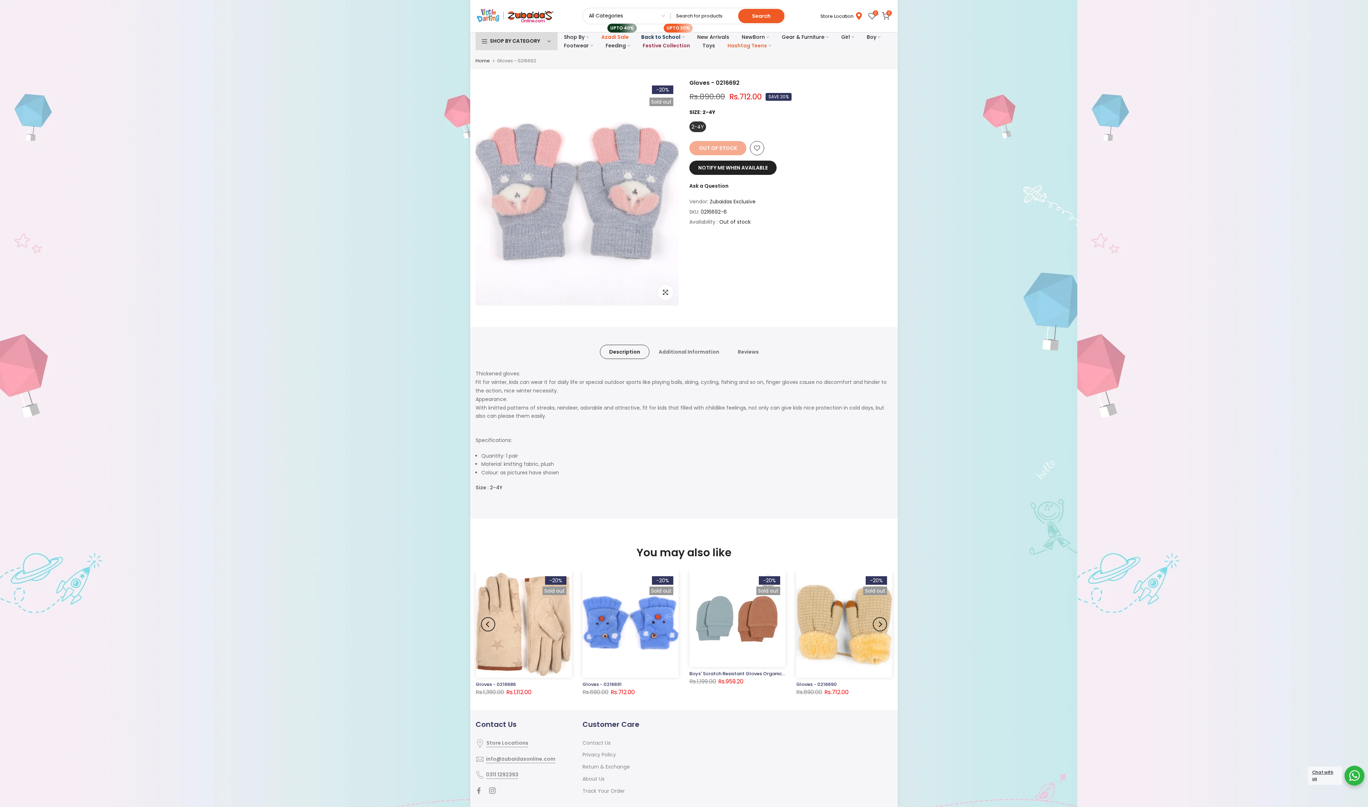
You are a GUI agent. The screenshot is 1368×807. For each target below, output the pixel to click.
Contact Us (596, 742)
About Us (593, 778)
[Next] (880, 624)
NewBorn (753, 37)
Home (483, 60)
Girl (845, 37)
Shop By (574, 37)
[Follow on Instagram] (492, 790)
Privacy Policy (599, 754)
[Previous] (488, 624)
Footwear (576, 45)
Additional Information (689, 351)
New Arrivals (713, 37)
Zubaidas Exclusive (733, 201)
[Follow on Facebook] (479, 790)
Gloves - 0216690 (816, 684)
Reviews (748, 351)
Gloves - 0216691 (602, 684)
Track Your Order (603, 791)
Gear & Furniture (803, 37)
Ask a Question (709, 185)
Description (624, 351)
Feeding (616, 45)
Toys (709, 45)
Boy (871, 37)
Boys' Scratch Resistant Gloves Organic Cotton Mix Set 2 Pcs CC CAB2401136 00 (783, 673)
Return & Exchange (606, 766)
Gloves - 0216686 (496, 684)
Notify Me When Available (733, 167)
